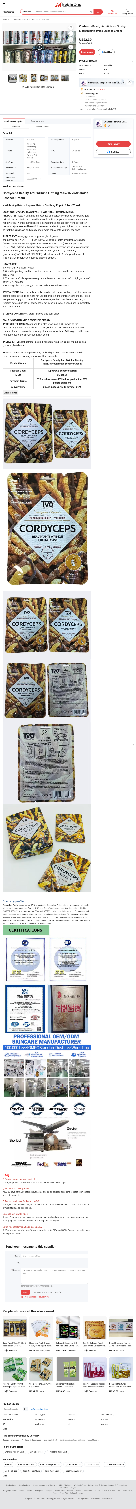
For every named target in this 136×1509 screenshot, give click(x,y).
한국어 (104, 1490)
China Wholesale (65, 1485)
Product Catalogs (40, 1409)
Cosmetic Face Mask (31, 1471)
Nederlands (88, 1490)
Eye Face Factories (73, 1464)
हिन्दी (119, 1490)
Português (39, 1490)
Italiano (70, 1490)
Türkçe (55, 1493)
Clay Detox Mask (36, 1452)
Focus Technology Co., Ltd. (50, 1498)
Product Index (122, 1485)
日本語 (112, 1490)
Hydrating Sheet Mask (58, 1452)
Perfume (71, 1414)
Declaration (95, 1498)
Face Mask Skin (92, 1464)
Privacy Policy (107, 1498)
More (5, 1475)
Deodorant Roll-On (10, 1414)
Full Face (8, 1464)
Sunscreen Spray (107, 1414)
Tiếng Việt (64, 1493)
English (21, 1490)
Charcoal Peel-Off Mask (14, 1452)
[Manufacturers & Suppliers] (68, 4)
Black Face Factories (26, 1464)
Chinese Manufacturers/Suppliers (44, 1485)
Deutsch (78, 1490)
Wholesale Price (80, 1485)
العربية (97, 1490)
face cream (39, 1419)
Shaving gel (40, 1414)
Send (25, 1292)
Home (5, 19)
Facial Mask (45, 19)
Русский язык (60, 1490)
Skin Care (34, 19)
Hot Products (11, 1485)
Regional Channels (107, 1485)
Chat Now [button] (107, 52)
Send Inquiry (87, 52)
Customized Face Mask (114, 1464)
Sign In (83, 109)
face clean (105, 1424)
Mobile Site (64, 1487)
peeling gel (39, 1424)
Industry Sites (93, 1485)
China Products (24, 1485)
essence (71, 1419)
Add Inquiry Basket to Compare (39, 86)
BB (4, 1424)
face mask (7, 1419)
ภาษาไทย (126, 1490)
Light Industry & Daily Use (19, 19)
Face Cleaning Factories (50, 1464)
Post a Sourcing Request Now (35, 1297)
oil (69, 1424)
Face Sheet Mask (52, 1471)
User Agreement (83, 1498)
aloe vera (104, 1419)
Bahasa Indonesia (76, 1493)
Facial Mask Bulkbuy (73, 1471)
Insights (73, 1487)
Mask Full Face (11, 1471)
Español (30, 1490)
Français (49, 1490)
